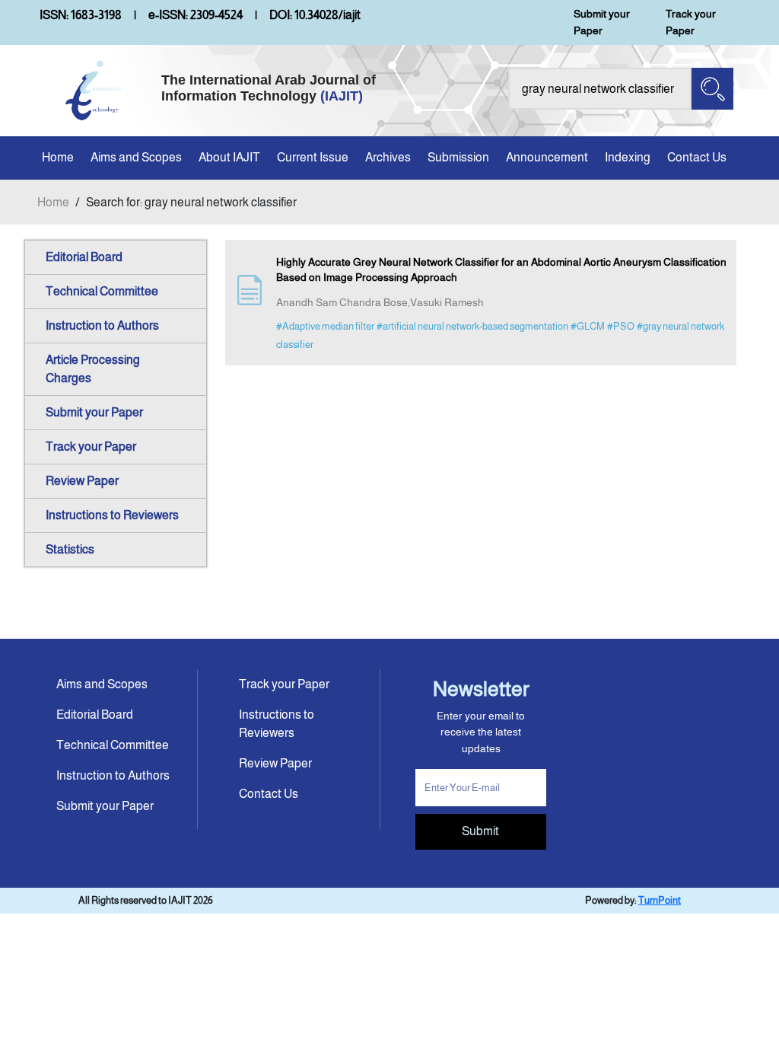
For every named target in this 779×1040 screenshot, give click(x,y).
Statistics (70, 549)
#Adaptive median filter (325, 326)
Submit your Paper (602, 22)
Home (58, 157)
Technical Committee (102, 291)
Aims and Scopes (136, 157)
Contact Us (697, 157)
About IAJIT (229, 157)
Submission (458, 157)
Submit (480, 831)
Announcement (547, 157)
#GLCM (588, 326)
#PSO (620, 326)
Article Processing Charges (93, 368)
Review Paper (82, 480)
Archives (388, 157)
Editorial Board (84, 256)
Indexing (627, 157)
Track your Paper (691, 22)
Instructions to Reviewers (112, 515)
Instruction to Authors (102, 325)
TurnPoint (659, 900)
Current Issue (312, 157)
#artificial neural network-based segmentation (472, 326)
